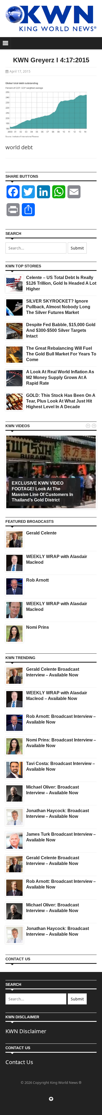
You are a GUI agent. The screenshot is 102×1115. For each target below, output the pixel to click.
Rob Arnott (37, 580)
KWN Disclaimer (25, 1031)
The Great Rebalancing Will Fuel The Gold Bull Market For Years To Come (61, 354)
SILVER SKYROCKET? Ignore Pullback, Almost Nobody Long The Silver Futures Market (58, 307)
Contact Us (19, 1062)
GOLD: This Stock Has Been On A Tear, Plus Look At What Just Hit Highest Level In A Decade (60, 401)
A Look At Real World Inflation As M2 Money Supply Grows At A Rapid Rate (60, 377)
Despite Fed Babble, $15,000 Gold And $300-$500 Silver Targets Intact (60, 330)
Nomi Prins (37, 627)
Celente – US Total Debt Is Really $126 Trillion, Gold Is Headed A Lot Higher (61, 283)
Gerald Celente (41, 533)
